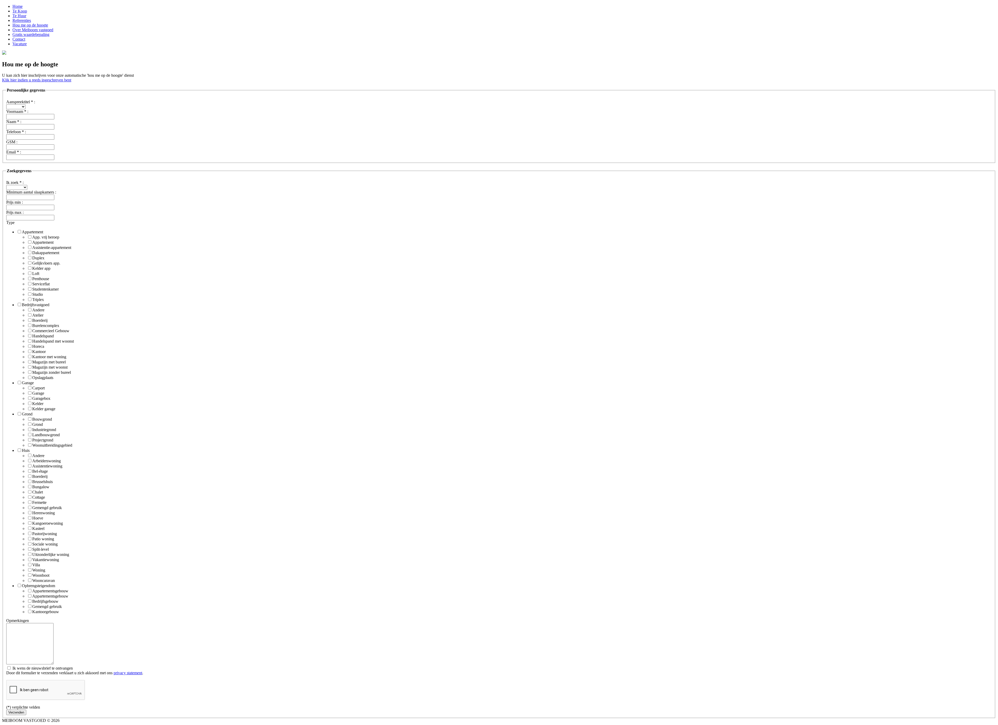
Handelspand (43, 336)
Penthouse (40, 279)
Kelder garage (43, 409)
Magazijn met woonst (50, 367)
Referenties (21, 20)
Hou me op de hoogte (30, 25)
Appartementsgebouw (50, 591)
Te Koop (19, 11)
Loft (35, 273)
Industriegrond (44, 429)
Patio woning (43, 539)
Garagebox (41, 398)
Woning (38, 570)
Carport (38, 388)
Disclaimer (140, 720)
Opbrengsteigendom (38, 585)
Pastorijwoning (44, 533)
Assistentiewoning (47, 466)
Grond (27, 414)
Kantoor (39, 351)
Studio (37, 294)
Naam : (13, 121)
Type (10, 222)
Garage (28, 383)
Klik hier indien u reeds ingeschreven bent (36, 80)
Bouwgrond (42, 419)
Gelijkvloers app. (46, 263)
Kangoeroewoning (47, 523)
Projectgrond (42, 440)
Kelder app (41, 268)
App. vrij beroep (45, 237)
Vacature (19, 44)
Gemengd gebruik (47, 507)
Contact (18, 39)
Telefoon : (16, 132)
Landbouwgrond (46, 435)
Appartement (32, 232)
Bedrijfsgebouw (45, 601)
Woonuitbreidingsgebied (52, 445)
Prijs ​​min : (14, 202)
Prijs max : (15, 212)
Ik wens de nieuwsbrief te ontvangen (42, 668)
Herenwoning (43, 513)
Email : (13, 152)
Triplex (38, 299)
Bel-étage (40, 471)
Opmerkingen (17, 620)
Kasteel (38, 528)
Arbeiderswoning (46, 461)
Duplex (38, 258)
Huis (26, 450)
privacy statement (128, 673)
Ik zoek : (15, 182)
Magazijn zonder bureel (51, 372)
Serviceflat (41, 284)
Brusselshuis (42, 481)
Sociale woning (45, 544)
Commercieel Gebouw (50, 331)
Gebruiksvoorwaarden (79, 720)
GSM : (11, 142)
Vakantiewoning (45, 559)
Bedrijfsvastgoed (35, 305)
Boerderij (40, 320)
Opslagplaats (42, 377)
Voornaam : (17, 111)
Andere (38, 310)
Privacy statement (111, 720)
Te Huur (19, 16)
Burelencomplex (45, 325)
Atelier (37, 315)
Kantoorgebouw (45, 611)
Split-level (40, 549)
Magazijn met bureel (49, 362)
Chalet (37, 492)
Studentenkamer (45, 289)
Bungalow (40, 487)
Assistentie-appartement (51, 247)
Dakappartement (45, 253)
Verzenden (16, 712)
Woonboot (40, 575)
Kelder (37, 403)
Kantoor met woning (49, 357)
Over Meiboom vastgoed (32, 30)
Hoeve (37, 518)
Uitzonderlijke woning (50, 554)
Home (17, 6)
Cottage (38, 497)
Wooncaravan (43, 580)
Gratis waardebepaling (30, 34)
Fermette (39, 502)
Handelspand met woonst (53, 341)
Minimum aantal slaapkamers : (31, 192)
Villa (36, 565)
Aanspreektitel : (20, 102)
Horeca (38, 346)
